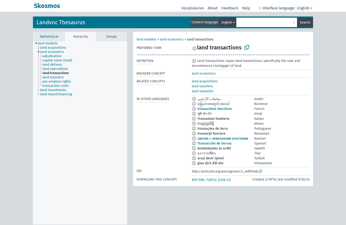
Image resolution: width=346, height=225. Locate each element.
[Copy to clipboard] (246, 47)
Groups (111, 37)
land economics (172, 39)
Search (305, 22)
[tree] (80, 133)
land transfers (202, 86)
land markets (146, 39)
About (213, 8)
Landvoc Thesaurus (60, 22)
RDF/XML (198, 180)
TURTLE (211, 180)
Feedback (229, 8)
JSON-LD (224, 180)
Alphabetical (49, 37)
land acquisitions (205, 81)
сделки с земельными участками (222, 139)
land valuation (202, 91)
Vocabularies (192, 8)
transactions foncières (214, 109)
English (303, 8)
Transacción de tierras (214, 143)
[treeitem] (50, 43)
